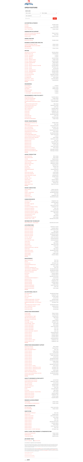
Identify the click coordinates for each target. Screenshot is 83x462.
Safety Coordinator (28, 109)
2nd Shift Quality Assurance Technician (31, 379)
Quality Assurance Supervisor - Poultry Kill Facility (33, 391)
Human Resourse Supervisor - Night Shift (31, 212)
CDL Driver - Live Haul (28, 66)
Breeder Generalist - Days (29, 53)
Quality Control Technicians (29, 397)
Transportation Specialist (29, 436)
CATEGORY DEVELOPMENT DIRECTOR (31, 44)
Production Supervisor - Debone (30, 339)
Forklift (26, 170)
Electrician (26, 261)
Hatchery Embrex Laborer (29, 250)
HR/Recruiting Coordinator (29, 348)
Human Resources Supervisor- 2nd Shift (31, 211)
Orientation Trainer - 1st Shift (29, 218)
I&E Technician (27, 273)
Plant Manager (27, 320)
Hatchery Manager (28, 253)
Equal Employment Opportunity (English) (29, 455)
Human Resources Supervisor (29, 208)
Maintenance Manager (28, 280)
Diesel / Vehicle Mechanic (29, 127)
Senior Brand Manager (28, 408)
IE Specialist (26, 274)
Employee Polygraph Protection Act (29, 452)
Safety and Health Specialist (29, 106)
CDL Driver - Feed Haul (28, 237)
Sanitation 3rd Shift (28, 193)
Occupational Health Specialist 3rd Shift (31, 103)
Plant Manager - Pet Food (29, 322)
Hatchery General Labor (28, 181)
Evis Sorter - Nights (28, 164)
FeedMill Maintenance (28, 133)
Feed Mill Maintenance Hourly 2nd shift (31, 131)
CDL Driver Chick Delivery (29, 72)
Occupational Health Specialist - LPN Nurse (32, 300)
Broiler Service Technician (29, 40)
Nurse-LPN (26, 297)
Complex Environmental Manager (30, 98)
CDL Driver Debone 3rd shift (29, 74)
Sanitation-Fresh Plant (28, 196)
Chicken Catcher (27, 241)
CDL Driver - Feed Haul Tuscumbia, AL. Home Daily (33, 65)
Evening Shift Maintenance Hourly (30, 264)
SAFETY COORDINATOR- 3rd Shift (30, 306)
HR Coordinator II (27, 205)
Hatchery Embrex (27, 179)
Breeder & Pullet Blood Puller (29, 226)
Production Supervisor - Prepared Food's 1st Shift (33, 367)
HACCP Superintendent (28, 382)
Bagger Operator (27, 124)
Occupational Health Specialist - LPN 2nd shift (32, 299)
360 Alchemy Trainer (28, 200)
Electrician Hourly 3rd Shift (29, 128)
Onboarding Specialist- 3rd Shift (30, 214)
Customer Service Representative (30, 433)
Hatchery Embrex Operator (29, 251)
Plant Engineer (27, 88)
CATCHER (26, 159)
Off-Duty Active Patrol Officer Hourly (30, 105)
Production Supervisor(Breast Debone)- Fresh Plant (33, 373)
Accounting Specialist (28, 27)
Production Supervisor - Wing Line (30, 370)
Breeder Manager (27, 313)
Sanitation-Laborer (28, 36)
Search (55, 18)
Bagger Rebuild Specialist (29, 260)
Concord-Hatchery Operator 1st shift (31, 160)
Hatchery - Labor (27, 176)
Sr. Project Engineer (28, 91)
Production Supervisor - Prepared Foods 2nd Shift (33, 368)
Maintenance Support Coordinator (30, 34)
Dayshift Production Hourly (29, 163)
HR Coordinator (27, 202)
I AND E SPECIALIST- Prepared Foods (31, 270)
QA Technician (27, 390)
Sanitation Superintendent (29, 417)
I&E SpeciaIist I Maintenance (29, 271)
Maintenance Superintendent (29, 285)
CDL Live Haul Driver (28, 238)
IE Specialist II (27, 276)
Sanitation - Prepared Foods (29, 192)
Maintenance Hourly (28, 140)
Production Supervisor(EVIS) (29, 374)
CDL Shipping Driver (28, 77)
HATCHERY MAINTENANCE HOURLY (30, 134)
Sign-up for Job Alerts (37, 440)
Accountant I (27, 26)
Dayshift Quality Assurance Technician (31, 381)
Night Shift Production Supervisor (30, 317)
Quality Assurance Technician (29, 393)
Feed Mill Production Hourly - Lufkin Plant (31, 247)
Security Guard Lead (28, 115)
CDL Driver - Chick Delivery (29, 55)
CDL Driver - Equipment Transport (30, 59)
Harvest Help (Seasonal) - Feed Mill (30, 175)
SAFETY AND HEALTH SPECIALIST (30, 412)
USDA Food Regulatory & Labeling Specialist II (32, 403)
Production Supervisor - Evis (29, 341)
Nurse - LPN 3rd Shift (28, 296)
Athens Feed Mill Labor (28, 156)
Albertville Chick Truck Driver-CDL (30, 52)
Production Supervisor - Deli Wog (30, 365)
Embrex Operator (27, 242)
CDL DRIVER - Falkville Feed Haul (30, 62)
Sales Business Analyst (28, 48)
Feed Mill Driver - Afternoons (29, 80)
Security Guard (27, 111)
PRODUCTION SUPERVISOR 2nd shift (31, 371)
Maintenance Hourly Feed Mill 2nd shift (31, 150)
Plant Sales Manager (28, 407)
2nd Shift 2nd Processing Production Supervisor (32, 33)
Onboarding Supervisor (28, 215)
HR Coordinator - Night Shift (29, 203)
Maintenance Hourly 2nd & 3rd (30, 147)
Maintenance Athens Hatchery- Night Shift (31, 137)
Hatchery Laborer (27, 182)
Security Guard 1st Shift (28, 307)
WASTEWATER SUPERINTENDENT (30, 118)
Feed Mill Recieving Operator (29, 169)
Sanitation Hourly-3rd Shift (29, 415)
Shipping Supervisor (28, 434)
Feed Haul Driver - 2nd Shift (29, 78)
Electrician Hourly (27, 263)
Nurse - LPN (27, 294)
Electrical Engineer (28, 85)
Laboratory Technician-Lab (29, 385)
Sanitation (26, 190)
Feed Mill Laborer (27, 167)
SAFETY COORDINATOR (28, 108)
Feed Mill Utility (27, 248)
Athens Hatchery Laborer (29, 157)
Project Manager (27, 401)
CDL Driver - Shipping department (30, 69)
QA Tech (26, 388)
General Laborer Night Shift (29, 173)
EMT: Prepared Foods (28, 293)
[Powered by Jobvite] (27, 460)
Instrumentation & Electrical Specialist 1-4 (31, 277)
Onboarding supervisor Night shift (30, 217)
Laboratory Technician (28, 384)
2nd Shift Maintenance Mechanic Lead (31, 122)
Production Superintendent (29, 325)
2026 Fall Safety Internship (29, 97)
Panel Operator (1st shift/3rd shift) (30, 319)
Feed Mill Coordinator (28, 245)
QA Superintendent (28, 387)
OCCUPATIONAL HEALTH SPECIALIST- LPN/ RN (32, 304)
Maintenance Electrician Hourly (30, 138)
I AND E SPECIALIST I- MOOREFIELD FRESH (31, 268)
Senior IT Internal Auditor (29, 29)
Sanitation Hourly (27, 195)
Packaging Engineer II (28, 87)
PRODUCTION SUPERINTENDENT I (30, 349)
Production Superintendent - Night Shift (31, 330)
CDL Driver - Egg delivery (29, 56)
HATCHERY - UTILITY (28, 178)
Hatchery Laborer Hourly (29, 184)
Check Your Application (28, 440)
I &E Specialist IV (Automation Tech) (30, 267)
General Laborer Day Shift (29, 172)
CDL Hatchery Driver (28, 75)
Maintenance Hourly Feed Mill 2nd (30, 149)
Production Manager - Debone (30, 323)
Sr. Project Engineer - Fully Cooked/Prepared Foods (33, 92)
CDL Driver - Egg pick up (29, 58)
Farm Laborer (27, 166)
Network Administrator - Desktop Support (31, 222)
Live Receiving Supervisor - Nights (30, 316)
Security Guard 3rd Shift (28, 309)
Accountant (26, 24)
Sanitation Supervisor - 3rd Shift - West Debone (32, 429)
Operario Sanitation (28, 189)
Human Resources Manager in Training (31, 206)
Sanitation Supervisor (28, 420)
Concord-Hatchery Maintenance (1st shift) (31, 125)
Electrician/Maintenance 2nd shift (30, 130)
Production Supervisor (28, 332)
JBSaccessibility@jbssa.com (39, 448)
